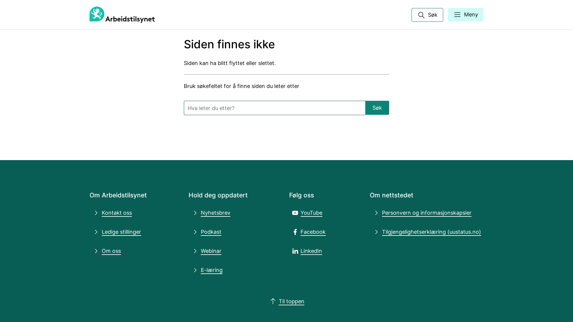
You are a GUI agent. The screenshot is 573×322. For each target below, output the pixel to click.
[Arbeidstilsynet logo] (122, 15)
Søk (377, 107)
